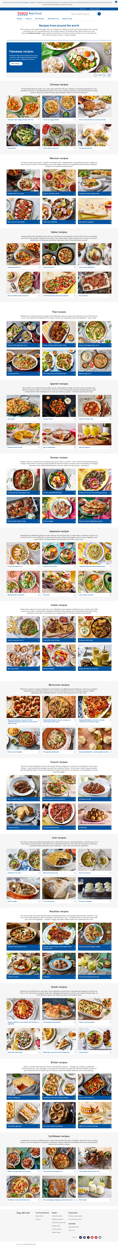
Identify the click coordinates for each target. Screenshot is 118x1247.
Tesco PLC (72, 1230)
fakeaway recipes (34, 33)
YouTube (92, 1237)
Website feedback (74, 1227)
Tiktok (80, 1237)
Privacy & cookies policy (75, 1216)
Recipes (19, 19)
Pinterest (96, 1237)
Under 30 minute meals (59, 1222)
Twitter (88, 1237)
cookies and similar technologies (18, 2)
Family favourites (57, 1216)
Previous (95, 75)
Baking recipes (56, 1232)
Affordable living (53, 19)
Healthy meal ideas (57, 1219)
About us (38, 1219)
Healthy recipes (67, 19)
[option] (59, 60)
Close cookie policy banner (116, 2)
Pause (109, 75)
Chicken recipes (56, 1229)
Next (104, 75)
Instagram (100, 1237)
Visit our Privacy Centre (75, 1219)
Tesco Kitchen (39, 19)
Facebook (84, 1237)
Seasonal (29, 19)
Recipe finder (39, 1216)
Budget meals (56, 1226)
